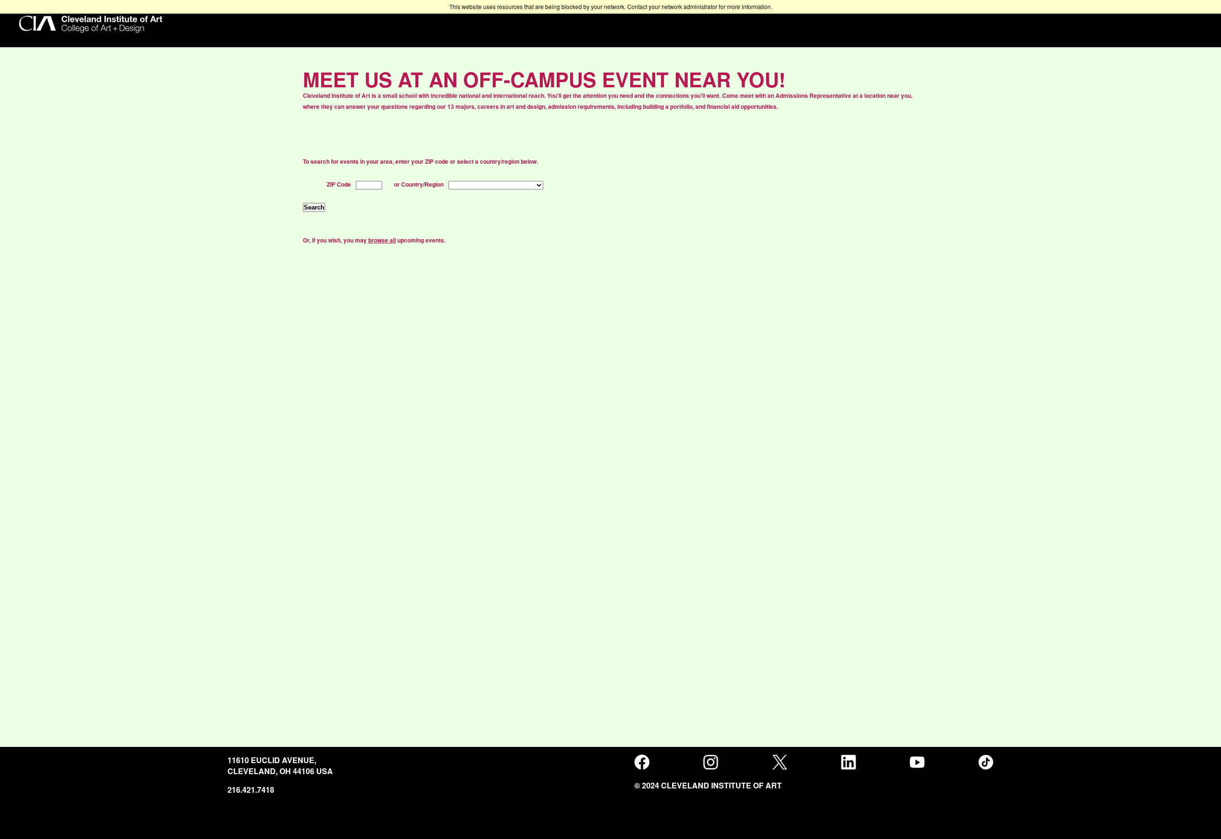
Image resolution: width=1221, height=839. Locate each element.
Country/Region (422, 184)
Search (314, 207)
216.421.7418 (251, 789)
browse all (382, 240)
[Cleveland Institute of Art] (90, 25)
